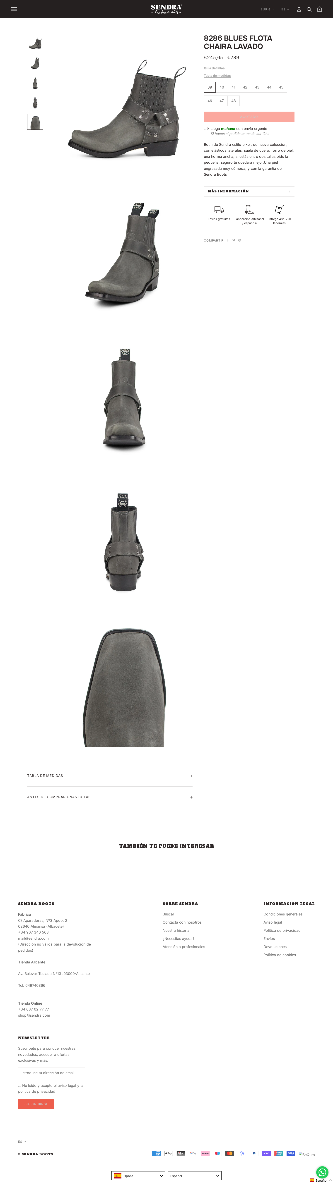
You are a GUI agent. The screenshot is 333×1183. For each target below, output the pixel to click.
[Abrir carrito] (319, 9)
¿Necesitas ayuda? (178, 938)
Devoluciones (275, 946)
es (283, 9)
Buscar (168, 914)
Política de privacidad (282, 930)
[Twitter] (233, 240)
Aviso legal (272, 922)
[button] (321, 1180)
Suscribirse (36, 1104)
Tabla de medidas (217, 75)
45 (281, 87)
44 (269, 87)
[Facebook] (228, 240)
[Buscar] (309, 9)
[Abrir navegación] (14, 9)
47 (222, 100)
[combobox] (138, 1175)
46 (210, 100)
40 (222, 87)
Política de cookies (279, 955)
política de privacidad (36, 1091)
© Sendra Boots (35, 1154)
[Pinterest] (239, 240)
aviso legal (67, 1085)
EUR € (266, 9)
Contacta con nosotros (182, 922)
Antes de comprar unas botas (59, 797)
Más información (228, 191)
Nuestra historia (176, 930)
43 (257, 87)
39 (210, 87)
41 (233, 87)
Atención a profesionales (184, 946)
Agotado (249, 117)
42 (245, 87)
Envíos (269, 938)
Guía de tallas (214, 68)
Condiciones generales (282, 914)
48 (233, 100)
